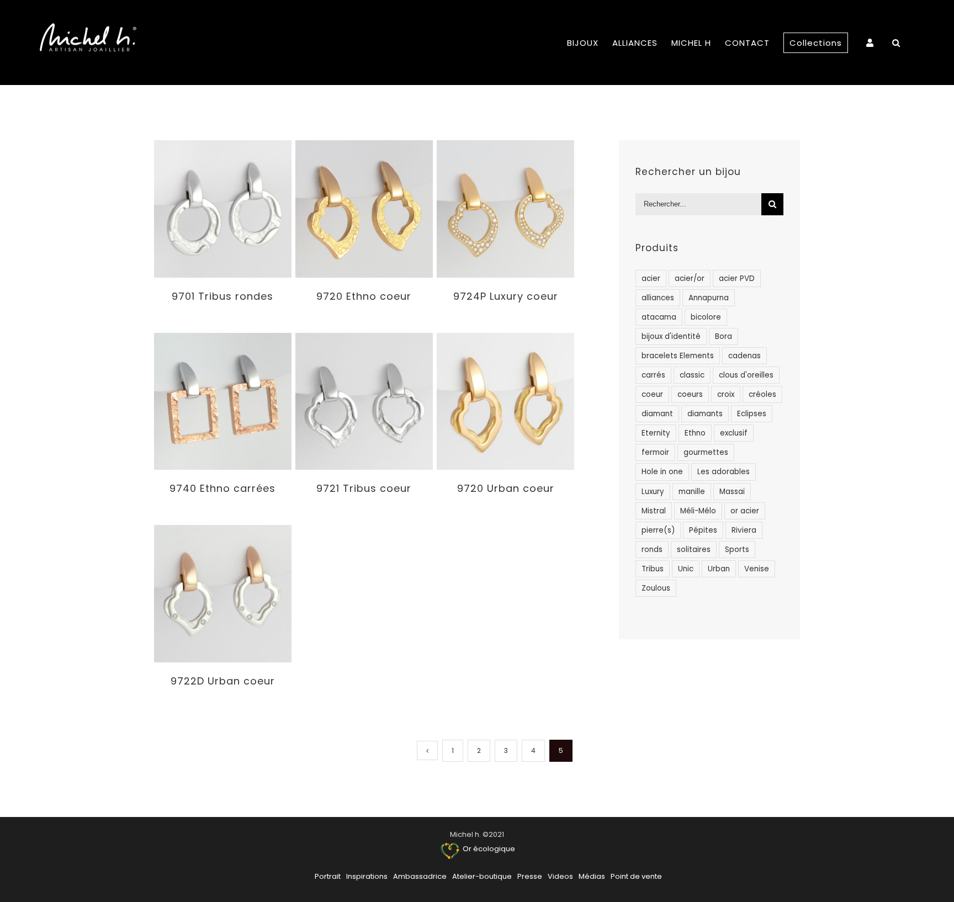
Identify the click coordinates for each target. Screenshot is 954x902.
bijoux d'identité (671, 336)
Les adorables (723, 471)
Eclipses (751, 413)
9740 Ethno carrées (222, 488)
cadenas (744, 356)
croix (725, 394)
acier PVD (737, 278)
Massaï (732, 491)
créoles (762, 394)
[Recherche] (896, 42)
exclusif (734, 433)
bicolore (706, 317)
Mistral (654, 511)
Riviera (744, 530)
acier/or (689, 278)
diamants (705, 413)
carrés (653, 375)
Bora (723, 336)
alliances (658, 298)
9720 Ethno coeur (363, 296)
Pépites (703, 530)
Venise (756, 569)
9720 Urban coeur (505, 488)
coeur (652, 394)
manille (692, 491)
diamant (657, 413)
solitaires (694, 549)
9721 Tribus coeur (363, 488)
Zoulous (656, 588)
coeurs (690, 394)
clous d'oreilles (746, 375)
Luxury (653, 491)
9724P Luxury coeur (505, 296)
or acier (744, 511)
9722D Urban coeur (223, 681)
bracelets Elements (678, 356)
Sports (737, 549)
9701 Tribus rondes (222, 296)
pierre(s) (658, 530)
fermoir (655, 452)
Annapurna (708, 298)
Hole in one (662, 471)
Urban (719, 569)
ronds (652, 549)
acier (651, 278)
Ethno (695, 433)
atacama (659, 317)
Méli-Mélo (698, 511)
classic (692, 375)
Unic (685, 569)
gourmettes (705, 452)
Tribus (653, 569)
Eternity (656, 433)
